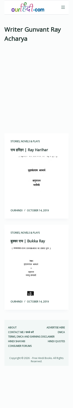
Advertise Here (56, 327)
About (12, 327)
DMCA (61, 332)
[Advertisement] (36, 89)
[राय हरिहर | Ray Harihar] (36, 180)
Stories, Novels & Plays (25, 141)
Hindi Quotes (56, 341)
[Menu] (63, 7)
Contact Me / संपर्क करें (21, 332)
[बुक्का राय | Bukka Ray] (36, 272)
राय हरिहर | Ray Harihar (29, 149)
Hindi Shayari (16, 341)
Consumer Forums (20, 346)
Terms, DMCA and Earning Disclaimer (31, 336)
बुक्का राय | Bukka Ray (28, 240)
